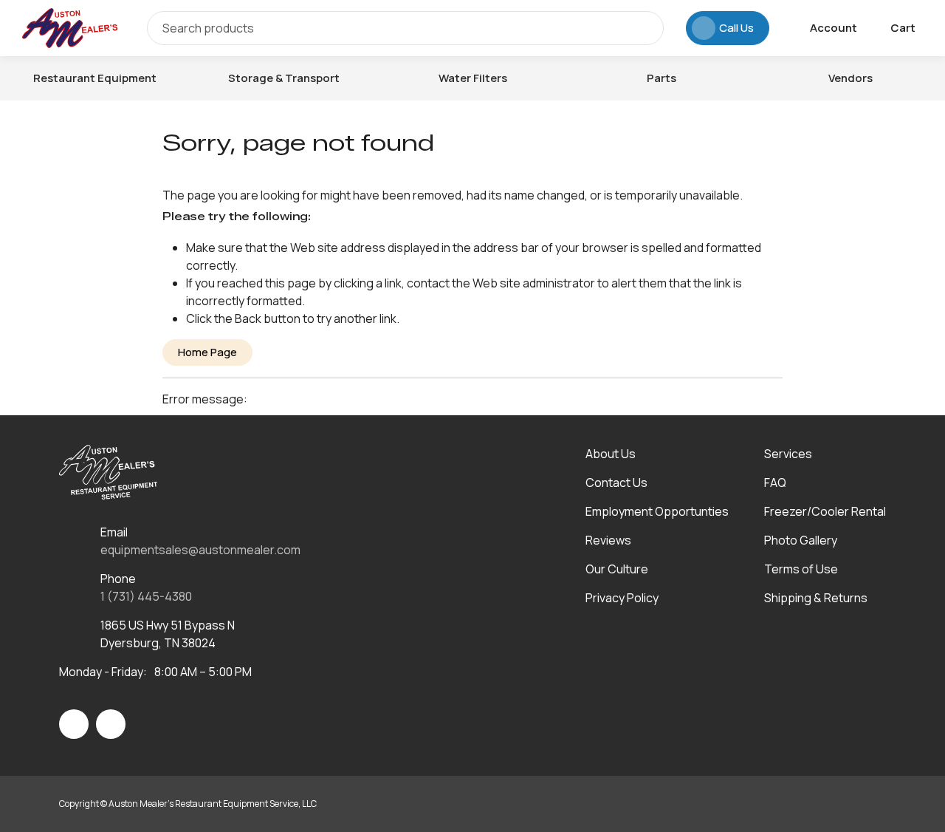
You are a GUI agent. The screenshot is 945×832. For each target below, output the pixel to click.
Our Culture (616, 569)
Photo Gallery (800, 540)
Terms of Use (801, 569)
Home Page (207, 352)
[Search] (641, 28)
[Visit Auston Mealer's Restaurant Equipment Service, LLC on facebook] (74, 724)
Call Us (736, 27)
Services (788, 454)
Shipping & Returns (815, 598)
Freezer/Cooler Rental (825, 511)
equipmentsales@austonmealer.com (200, 550)
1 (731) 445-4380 (146, 596)
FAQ (775, 482)
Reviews (608, 540)
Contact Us (616, 482)
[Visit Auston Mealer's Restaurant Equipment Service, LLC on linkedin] (111, 724)
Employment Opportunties (657, 511)
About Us (610, 454)
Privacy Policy (622, 598)
